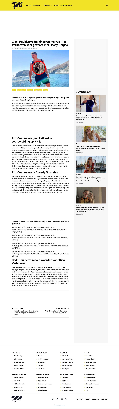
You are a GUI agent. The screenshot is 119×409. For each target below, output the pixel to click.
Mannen (45, 90)
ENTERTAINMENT (66, 5)
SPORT (56, 5)
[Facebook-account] (57, 399)
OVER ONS (104, 399)
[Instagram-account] (62, 399)
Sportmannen (38, 90)
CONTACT (79, 399)
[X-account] (53, 399)
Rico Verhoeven (21, 90)
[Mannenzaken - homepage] (17, 5)
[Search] (107, 5)
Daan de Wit (20, 48)
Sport (14, 90)
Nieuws (78, 113)
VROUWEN (36, 5)
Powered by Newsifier (59, 405)
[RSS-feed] (66, 399)
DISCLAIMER (95, 399)
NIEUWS (28, 5)
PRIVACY (87, 399)
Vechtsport (30, 90)
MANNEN (47, 5)
